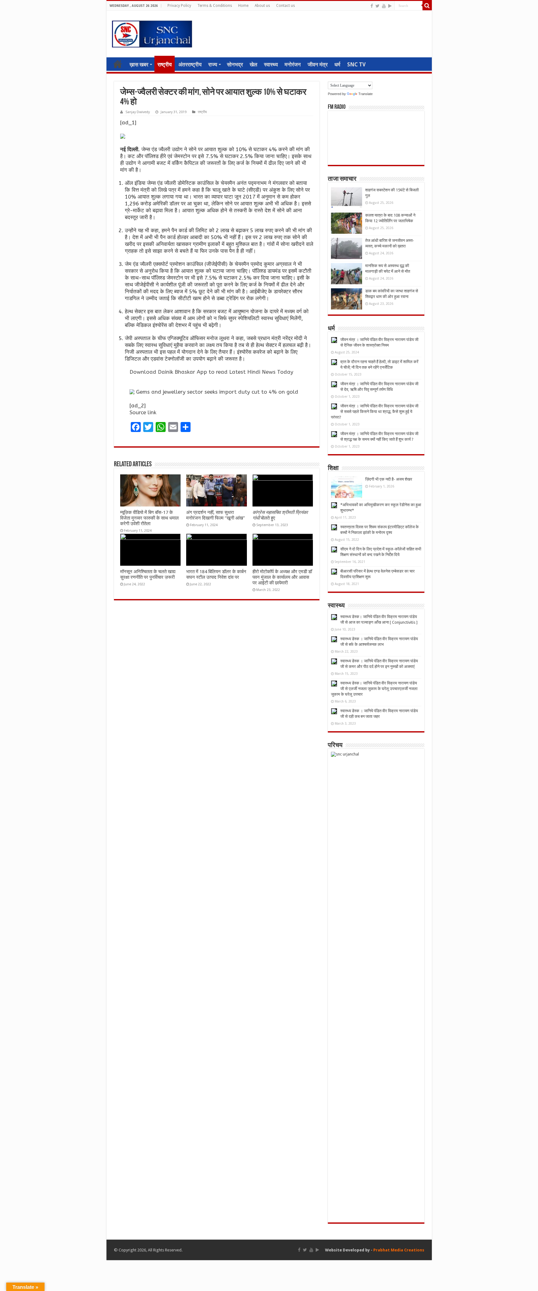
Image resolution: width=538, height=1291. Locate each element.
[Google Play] (390, 6)
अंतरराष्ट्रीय (189, 64)
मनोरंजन (293, 64)
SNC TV (356, 64)
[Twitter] (377, 6)
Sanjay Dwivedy (137, 112)
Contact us (285, 5)
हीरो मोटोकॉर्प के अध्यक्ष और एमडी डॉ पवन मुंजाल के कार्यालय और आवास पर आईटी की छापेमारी (282, 577)
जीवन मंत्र (318, 64)
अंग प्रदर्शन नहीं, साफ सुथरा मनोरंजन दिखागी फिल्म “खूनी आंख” (215, 515)
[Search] (427, 5)
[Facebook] (372, 6)
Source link (143, 412)
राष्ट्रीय (165, 64)
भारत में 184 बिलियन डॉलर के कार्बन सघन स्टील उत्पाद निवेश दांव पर (216, 574)
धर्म (337, 64)
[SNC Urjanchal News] (152, 32)
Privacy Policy (179, 5)
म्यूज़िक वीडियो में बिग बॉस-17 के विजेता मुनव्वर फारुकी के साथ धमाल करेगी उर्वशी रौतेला (149, 518)
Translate (365, 94)
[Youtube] (383, 6)
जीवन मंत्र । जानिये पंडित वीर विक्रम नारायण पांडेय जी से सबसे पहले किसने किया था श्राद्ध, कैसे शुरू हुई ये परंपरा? (374, 412)
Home (243, 5)
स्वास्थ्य (271, 64)
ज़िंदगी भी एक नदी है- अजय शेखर (388, 479)
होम (118, 63)
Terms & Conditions (214, 5)
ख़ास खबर (139, 64)
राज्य (212, 64)
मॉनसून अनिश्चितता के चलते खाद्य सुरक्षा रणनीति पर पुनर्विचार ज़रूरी (148, 574)
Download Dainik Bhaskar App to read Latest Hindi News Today (211, 372)
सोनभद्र (235, 64)
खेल (253, 64)
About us (262, 5)
